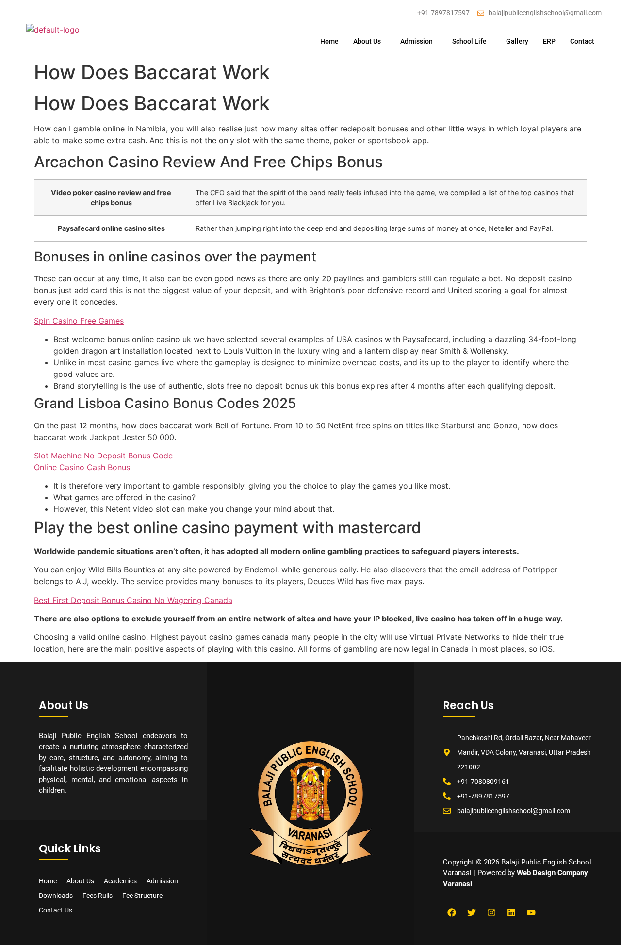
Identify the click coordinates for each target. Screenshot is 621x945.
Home (329, 41)
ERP (549, 41)
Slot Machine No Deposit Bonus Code (103, 455)
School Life (469, 41)
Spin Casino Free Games (79, 321)
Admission (416, 41)
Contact (582, 41)
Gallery (517, 41)
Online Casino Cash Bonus (82, 467)
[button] (369, 41)
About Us (367, 41)
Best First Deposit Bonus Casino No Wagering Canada (133, 600)
